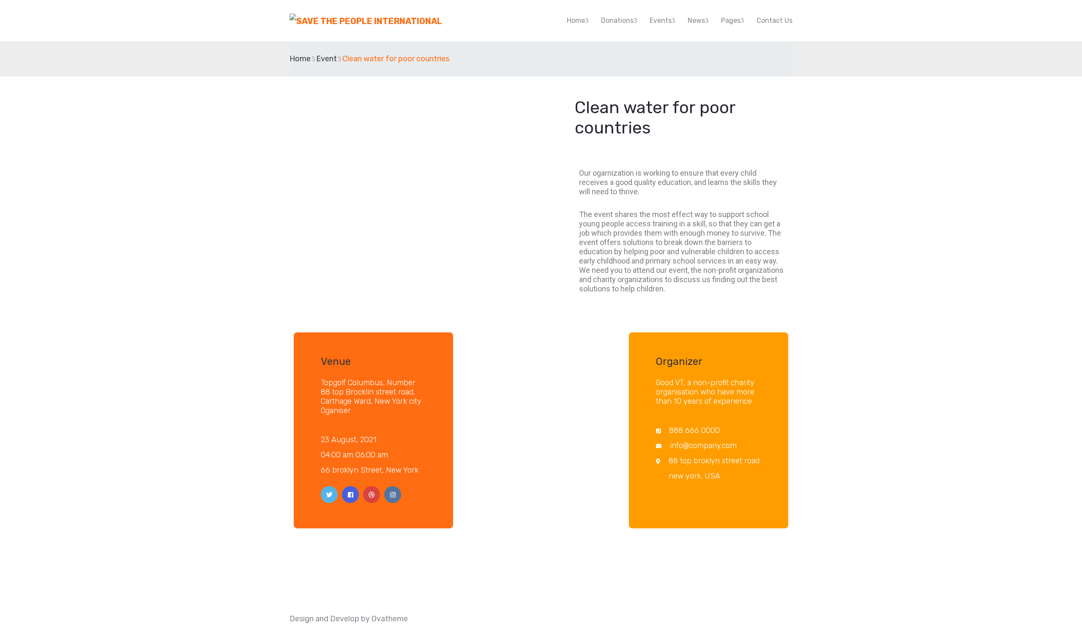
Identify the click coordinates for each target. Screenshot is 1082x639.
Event (326, 58)
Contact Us (774, 20)
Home (576, 20)
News (696, 20)
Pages (730, 20)
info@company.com (703, 445)
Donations (617, 20)
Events (661, 20)
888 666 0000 (694, 430)
